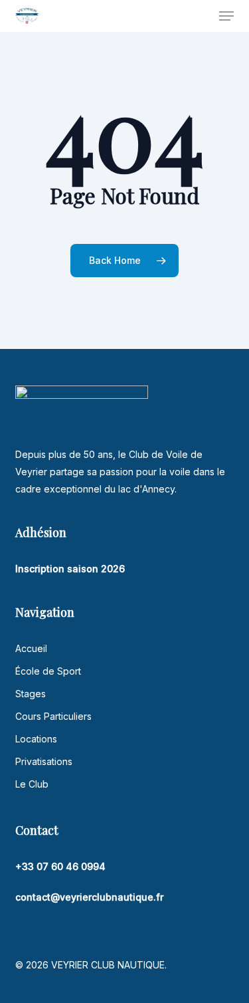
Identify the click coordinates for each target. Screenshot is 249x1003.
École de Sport (48, 671)
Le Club (31, 784)
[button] (226, 16)
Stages (30, 693)
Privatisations (43, 761)
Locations (36, 738)
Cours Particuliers (53, 716)
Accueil (31, 648)
